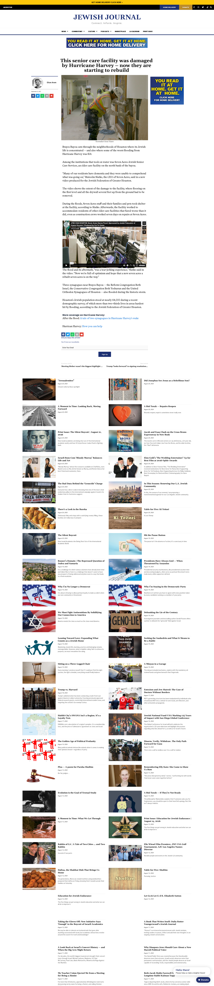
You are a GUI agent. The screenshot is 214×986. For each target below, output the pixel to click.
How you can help (92, 326)
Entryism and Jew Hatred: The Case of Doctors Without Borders (163, 691)
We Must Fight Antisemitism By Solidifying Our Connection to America (80, 613)
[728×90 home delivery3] (107, 42)
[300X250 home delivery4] (167, 90)
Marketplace (120, 31)
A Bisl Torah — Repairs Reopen (160, 406)
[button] (33, 96)
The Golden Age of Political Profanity (77, 741)
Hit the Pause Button (154, 535)
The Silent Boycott (67, 535)
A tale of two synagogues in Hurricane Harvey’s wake (109, 318)
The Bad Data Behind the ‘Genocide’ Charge (80, 483)
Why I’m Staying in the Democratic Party (165, 586)
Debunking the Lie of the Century (161, 612)
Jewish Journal (107, 17)
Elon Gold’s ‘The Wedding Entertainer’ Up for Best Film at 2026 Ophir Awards (167, 459)
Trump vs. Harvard (67, 689)
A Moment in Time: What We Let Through (79, 818)
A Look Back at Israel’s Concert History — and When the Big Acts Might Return (81, 948)
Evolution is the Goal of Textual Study (77, 793)
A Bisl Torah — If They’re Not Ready (162, 793)
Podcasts (105, 31)
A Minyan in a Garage (155, 664)
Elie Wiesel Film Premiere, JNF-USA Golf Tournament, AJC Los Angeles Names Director (165, 847)
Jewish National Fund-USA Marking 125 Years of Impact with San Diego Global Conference (167, 716)
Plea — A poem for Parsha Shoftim (75, 767)
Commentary (77, 31)
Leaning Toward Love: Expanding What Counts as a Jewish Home (78, 639)
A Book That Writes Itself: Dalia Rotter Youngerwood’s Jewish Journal (164, 922)
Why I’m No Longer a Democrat (74, 586)
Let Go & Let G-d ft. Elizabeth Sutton (162, 896)
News (64, 31)
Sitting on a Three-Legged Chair (74, 664)
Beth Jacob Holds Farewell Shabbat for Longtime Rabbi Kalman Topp (164, 974)
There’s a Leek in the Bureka (72, 509)
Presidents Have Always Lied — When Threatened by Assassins (163, 562)
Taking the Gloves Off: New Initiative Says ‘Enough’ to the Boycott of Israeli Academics (80, 922)
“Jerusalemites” (66, 380)
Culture (91, 31)
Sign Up (105, 354)
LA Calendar (134, 31)
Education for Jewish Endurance (74, 896)
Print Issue (147, 31)
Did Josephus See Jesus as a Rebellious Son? (167, 380)
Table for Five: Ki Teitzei (156, 509)
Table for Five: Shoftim (156, 870)
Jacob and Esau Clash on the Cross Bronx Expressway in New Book (165, 433)
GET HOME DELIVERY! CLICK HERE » (107, 2)
